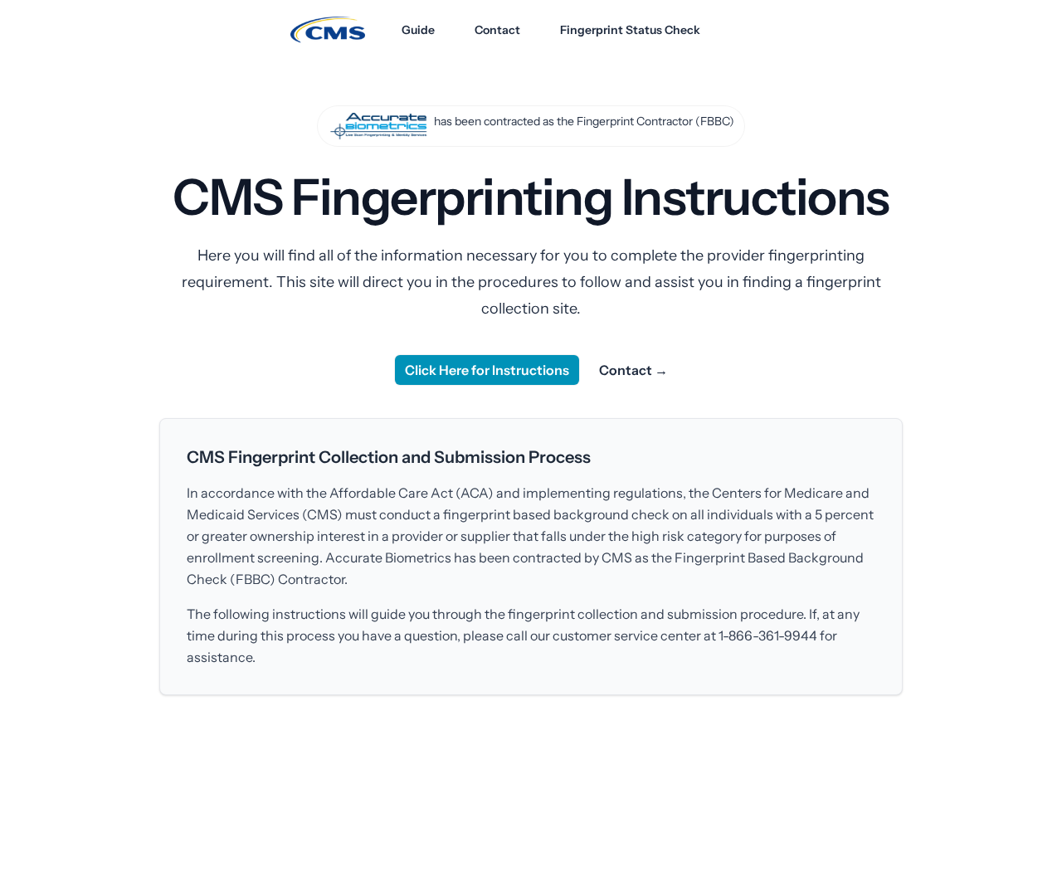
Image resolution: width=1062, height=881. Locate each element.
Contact (497, 29)
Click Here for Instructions (487, 370)
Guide (418, 29)
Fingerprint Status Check (630, 29)
